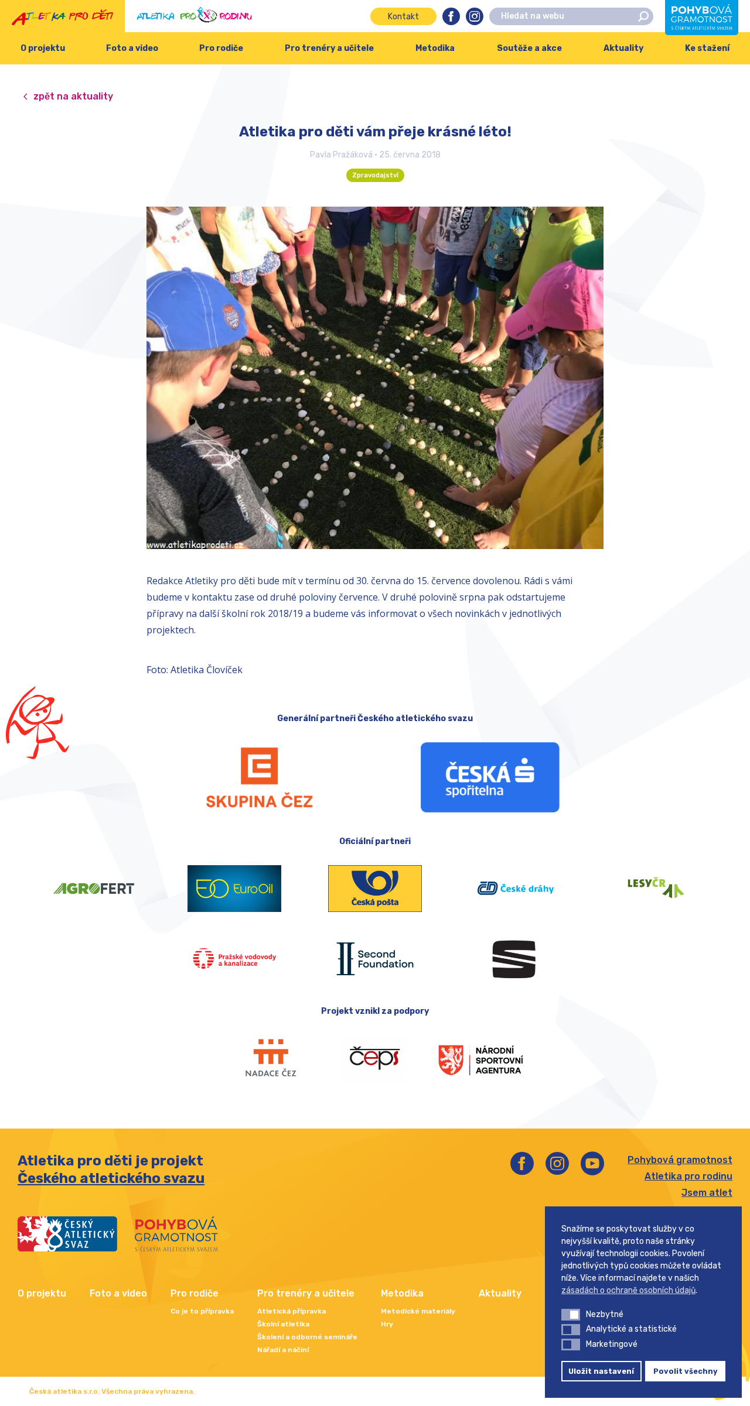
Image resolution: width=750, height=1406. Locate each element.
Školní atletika (283, 1324)
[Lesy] (656, 888)
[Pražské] (234, 958)
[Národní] (480, 1058)
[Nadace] (269, 1058)
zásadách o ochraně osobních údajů (628, 1290)
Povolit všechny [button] (685, 1371)
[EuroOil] (234, 888)
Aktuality (623, 48)
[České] (515, 888)
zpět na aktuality (73, 96)
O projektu (43, 48)
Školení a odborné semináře (307, 1336)
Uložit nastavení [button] (601, 1371)
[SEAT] (515, 958)
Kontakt (403, 17)
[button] (570, 1315)
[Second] (375, 958)
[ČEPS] (375, 1058)
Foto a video (132, 48)
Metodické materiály (418, 1311)
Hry (387, 1324)
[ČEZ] (260, 777)
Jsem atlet (706, 1192)
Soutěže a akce (529, 48)
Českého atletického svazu (111, 1178)
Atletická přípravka (291, 1311)
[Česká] (490, 777)
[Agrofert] (93, 888)
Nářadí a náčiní (283, 1349)
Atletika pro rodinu (688, 1176)
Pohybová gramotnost (680, 1159)
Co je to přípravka (202, 1311)
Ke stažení (707, 48)
